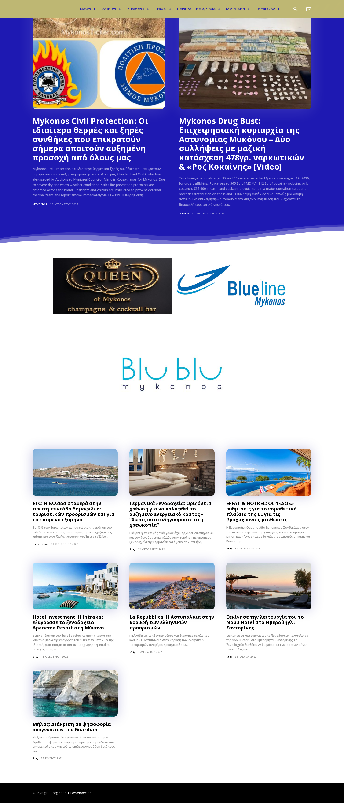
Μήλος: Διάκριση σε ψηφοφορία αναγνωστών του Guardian (72, 727)
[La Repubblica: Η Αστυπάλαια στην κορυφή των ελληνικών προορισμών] (172, 586)
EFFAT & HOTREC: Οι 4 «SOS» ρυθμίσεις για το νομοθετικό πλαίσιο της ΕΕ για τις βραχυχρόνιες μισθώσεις (261, 511)
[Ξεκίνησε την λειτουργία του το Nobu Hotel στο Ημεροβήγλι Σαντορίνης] (268, 586)
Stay (132, 549)
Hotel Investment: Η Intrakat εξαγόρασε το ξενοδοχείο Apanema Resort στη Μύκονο (68, 622)
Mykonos (40, 204)
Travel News (41, 543)
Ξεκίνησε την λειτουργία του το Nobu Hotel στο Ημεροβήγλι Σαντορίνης (265, 622)
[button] (295, 9)
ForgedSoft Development (72, 793)
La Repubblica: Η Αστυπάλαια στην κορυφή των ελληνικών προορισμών (171, 622)
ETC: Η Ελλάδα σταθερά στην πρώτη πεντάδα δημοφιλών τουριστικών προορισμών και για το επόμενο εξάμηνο (73, 511)
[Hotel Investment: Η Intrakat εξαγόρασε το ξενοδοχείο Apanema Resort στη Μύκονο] (75, 586)
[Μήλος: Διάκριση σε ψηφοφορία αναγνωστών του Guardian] (75, 693)
